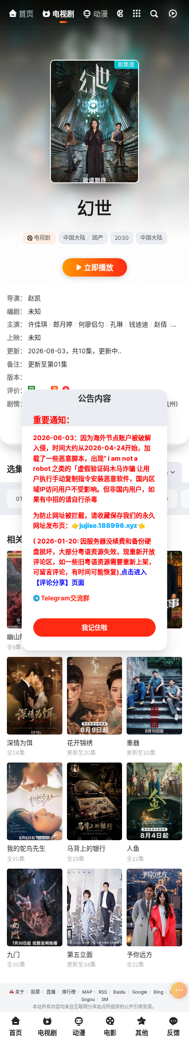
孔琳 (116, 324)
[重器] (154, 696)
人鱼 (133, 848)
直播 (51, 992)
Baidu (119, 992)
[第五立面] (94, 907)
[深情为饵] (34, 696)
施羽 (179, 324)
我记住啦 (94, 627)
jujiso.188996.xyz (108, 525)
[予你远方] (154, 907)
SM (104, 999)
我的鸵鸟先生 (26, 848)
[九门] (34, 907)
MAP (87, 992)
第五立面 (80, 954)
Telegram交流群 (65, 598)
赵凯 (34, 298)
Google (139, 992)
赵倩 (160, 324)
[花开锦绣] (94, 696)
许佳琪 (37, 324)
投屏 (35, 992)
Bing (158, 992)
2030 (122, 237)
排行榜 (69, 992)
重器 (133, 742)
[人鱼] (154, 801)
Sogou (88, 999)
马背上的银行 (86, 848)
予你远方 (139, 954)
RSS (103, 992)
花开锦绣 (80, 742)
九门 (13, 954)
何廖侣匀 (91, 324)
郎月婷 (62, 324)
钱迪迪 (138, 324)
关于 (19, 992)
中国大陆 (74, 237)
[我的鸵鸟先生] (34, 801)
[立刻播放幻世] (94, 121)
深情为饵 (20, 742)
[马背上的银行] (94, 801)
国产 (97, 237)
